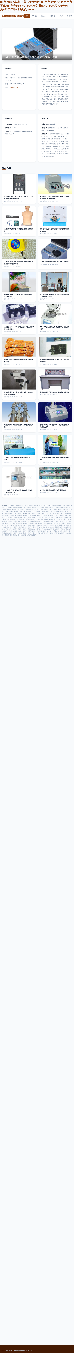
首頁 (27, 16)
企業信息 (61, 16)
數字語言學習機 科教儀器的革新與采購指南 (53, 490)
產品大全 (43, 16)
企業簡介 (34, 16)
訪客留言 (69, 16)
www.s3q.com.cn (14, 87)
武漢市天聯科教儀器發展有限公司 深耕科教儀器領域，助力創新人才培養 (31, 57)
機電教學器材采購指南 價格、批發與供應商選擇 (54, 392)
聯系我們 (52, 16)
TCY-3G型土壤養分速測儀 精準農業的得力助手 (54, 261)
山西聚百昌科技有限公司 (13, 16)
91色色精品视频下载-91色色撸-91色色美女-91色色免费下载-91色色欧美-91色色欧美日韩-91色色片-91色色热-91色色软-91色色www (36, 5)
